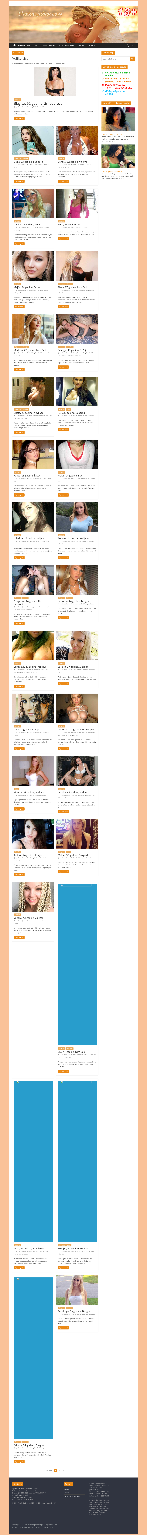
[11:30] (59, 604)
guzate (31, 290)
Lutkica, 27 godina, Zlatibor (73, 666)
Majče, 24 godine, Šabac (27, 287)
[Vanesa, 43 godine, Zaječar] (33, 883)
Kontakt (66, 1489)
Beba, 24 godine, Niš (69, 224)
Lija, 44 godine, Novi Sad (71, 1051)
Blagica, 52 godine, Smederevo (38, 103)
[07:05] (59, 732)
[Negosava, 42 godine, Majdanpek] (77, 695)
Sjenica (46, 227)
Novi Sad (75, 290)
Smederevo (50, 107)
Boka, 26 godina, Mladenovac (111, 172)
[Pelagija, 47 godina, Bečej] (77, 315)
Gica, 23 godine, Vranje (26, 729)
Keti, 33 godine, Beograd (71, 412)
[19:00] (14, 353)
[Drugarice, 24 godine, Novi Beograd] (33, 566)
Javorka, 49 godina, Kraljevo (73, 792)
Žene (45, 45)
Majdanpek (91, 732)
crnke (30, 107)
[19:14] (14, 290)
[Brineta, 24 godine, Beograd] (33, 1276)
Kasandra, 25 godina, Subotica (112, 134)
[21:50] (14, 795)
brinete (31, 164)
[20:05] (14, 858)
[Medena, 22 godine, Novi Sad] (33, 315)
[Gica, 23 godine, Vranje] (33, 695)
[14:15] (14, 607)
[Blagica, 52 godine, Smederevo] (55, 68)
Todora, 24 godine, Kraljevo (29, 855)
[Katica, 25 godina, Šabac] (33, 441)
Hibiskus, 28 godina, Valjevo (29, 538)
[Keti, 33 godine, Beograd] (77, 378)
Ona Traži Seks (41, 107)
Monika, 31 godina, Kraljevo (29, 792)
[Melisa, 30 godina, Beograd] (77, 820)
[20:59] (14, 164)
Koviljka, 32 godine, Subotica (74, 1248)
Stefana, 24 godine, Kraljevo (73, 538)
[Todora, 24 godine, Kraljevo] (33, 820)
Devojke (37, 45)
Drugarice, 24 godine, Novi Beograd (28, 603)
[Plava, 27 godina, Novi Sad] (77, 252)
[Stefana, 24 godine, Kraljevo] (77, 504)
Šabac (15, 293)
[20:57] (59, 164)
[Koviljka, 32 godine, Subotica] (77, 1080)
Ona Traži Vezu (38, 164)
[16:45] (14, 1251)
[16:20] (14, 1448)
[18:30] (14, 416)
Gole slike (81, 45)
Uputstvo (92, 45)
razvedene (71, 356)
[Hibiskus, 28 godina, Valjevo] (33, 504)
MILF (61, 45)
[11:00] (14, 732)
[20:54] (14, 227)
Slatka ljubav (22, 107)
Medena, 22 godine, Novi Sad (30, 350)
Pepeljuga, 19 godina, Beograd (74, 1311)
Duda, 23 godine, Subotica (28, 161)
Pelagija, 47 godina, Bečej (72, 350)
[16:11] (59, 541)
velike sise (57, 107)
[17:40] (14, 478)
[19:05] (59, 290)
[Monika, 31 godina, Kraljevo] (33, 757)
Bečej (75, 353)
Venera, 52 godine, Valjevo (72, 161)
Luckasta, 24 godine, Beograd (74, 601)
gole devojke (37, 607)
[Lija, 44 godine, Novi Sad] (77, 883)
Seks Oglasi (69, 45)
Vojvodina (18, 158)
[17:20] (59, 478)
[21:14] (14, 107)
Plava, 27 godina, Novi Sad (72, 287)
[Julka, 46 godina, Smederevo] (33, 1080)
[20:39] (59, 227)
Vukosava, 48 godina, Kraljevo (30, 666)
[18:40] (59, 353)
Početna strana (24, 45)
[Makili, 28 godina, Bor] (77, 441)
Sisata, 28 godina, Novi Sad (28, 412)
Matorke (52, 45)
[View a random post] (132, 45)
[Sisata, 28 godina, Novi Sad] (33, 378)
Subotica (46, 164)
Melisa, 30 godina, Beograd (73, 855)
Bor (74, 478)
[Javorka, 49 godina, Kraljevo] (77, 757)
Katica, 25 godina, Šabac (27, 475)
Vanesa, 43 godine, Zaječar (28, 917)
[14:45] (59, 1314)
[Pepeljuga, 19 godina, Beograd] (77, 1276)
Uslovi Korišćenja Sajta (72, 1496)
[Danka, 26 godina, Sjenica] (33, 190)
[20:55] (59, 795)
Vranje (16, 735)
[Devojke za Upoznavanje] (73, 7)
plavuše (89, 164)
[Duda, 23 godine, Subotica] (33, 127)
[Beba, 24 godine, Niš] (77, 190)
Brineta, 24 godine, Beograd (29, 1445)
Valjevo (60, 167)
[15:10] (14, 670)
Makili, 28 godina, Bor (70, 475)
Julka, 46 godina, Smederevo (29, 1248)
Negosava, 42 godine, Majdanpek (76, 729)
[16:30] (59, 1251)
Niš (74, 227)
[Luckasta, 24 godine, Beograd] (77, 566)
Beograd (61, 409)
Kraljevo (75, 541)
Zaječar (16, 923)
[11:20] (59, 670)
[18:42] (59, 858)
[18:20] (14, 921)
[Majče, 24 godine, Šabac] (33, 252)
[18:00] (59, 1055)
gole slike (44, 607)
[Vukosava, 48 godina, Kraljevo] (33, 632)
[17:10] (14, 541)
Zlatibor (60, 672)
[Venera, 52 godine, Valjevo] (77, 127)
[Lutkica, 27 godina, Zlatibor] (77, 632)
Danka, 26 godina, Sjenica (28, 224)
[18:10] (59, 416)
